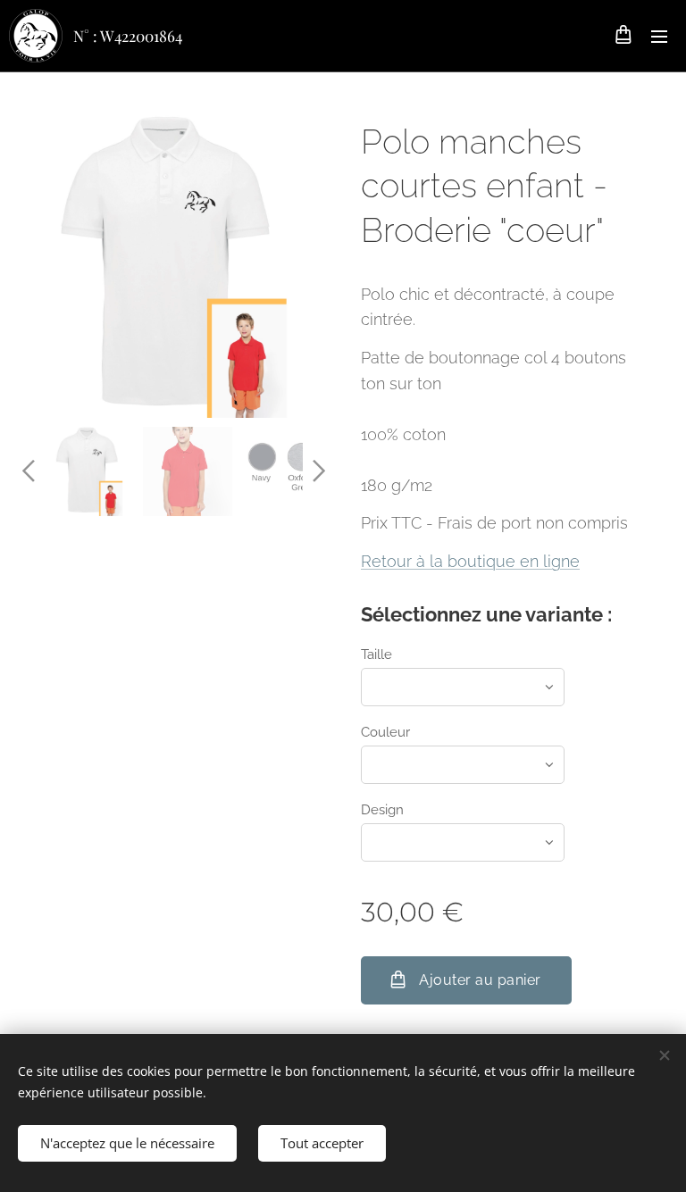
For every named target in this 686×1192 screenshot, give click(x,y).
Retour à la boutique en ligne (470, 561)
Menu (659, 36)
